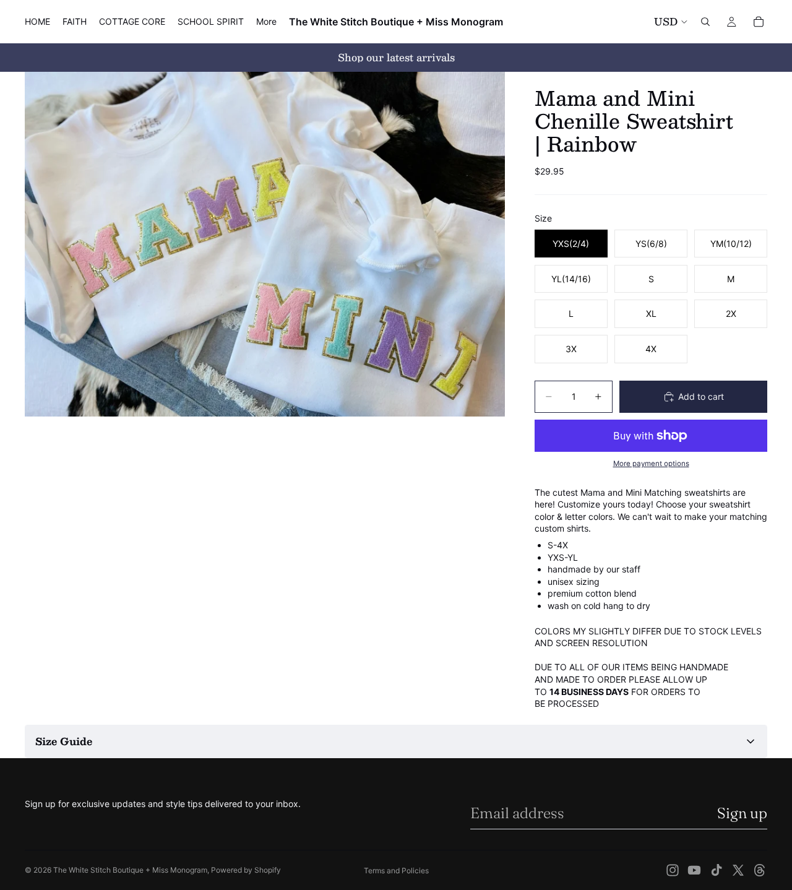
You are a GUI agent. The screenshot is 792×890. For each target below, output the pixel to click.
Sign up (742, 813)
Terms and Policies (396, 870)
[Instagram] (672, 870)
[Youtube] (694, 870)
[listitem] (266, 22)
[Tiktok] (716, 870)
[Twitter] (738, 870)
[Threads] (759, 870)
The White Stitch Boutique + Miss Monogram (130, 870)
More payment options (651, 463)
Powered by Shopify (246, 870)
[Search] (705, 21)
